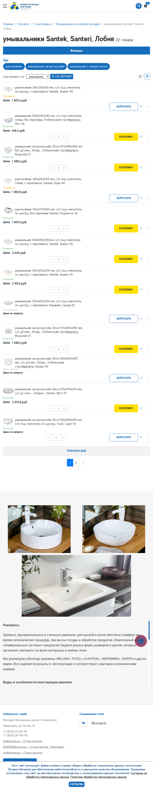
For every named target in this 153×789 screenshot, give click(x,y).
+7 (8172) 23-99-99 (15, 731)
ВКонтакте (98, 723)
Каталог (24, 24)
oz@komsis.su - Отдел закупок (22, 752)
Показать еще (76, 450)
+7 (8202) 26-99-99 (15, 735)
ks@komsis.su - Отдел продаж (22, 741)
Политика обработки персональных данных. (98, 776)
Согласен (76, 784)
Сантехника (43, 24)
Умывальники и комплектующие (78, 24)
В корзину (126, 136)
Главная (8, 24)
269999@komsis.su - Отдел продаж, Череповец (33, 746)
